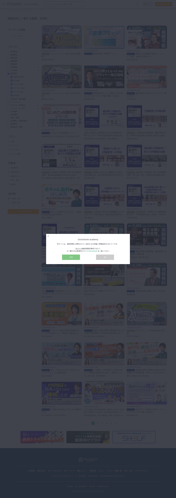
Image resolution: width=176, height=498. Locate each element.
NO (105, 257)
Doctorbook (92, 251)
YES (71, 257)
